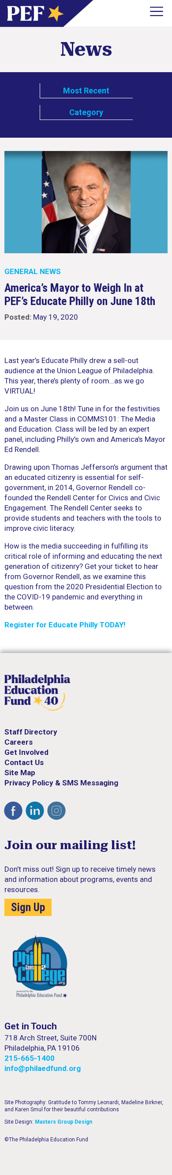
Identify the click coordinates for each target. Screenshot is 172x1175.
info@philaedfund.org (42, 1068)
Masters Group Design (63, 1122)
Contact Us (24, 762)
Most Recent (86, 90)
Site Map (19, 772)
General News (32, 271)
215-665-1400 (29, 1058)
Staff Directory (30, 731)
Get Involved (26, 752)
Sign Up (28, 907)
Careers (18, 742)
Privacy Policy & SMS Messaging (61, 782)
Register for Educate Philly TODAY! (65, 624)
